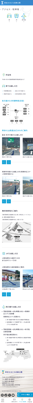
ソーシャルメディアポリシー (10, 387)
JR (16, 20)
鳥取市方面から (8, 94)
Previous (4, 162)
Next (9, 162)
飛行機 (24, 20)
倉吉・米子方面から (20, 91)
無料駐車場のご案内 (20, 94)
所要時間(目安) (8, 91)
